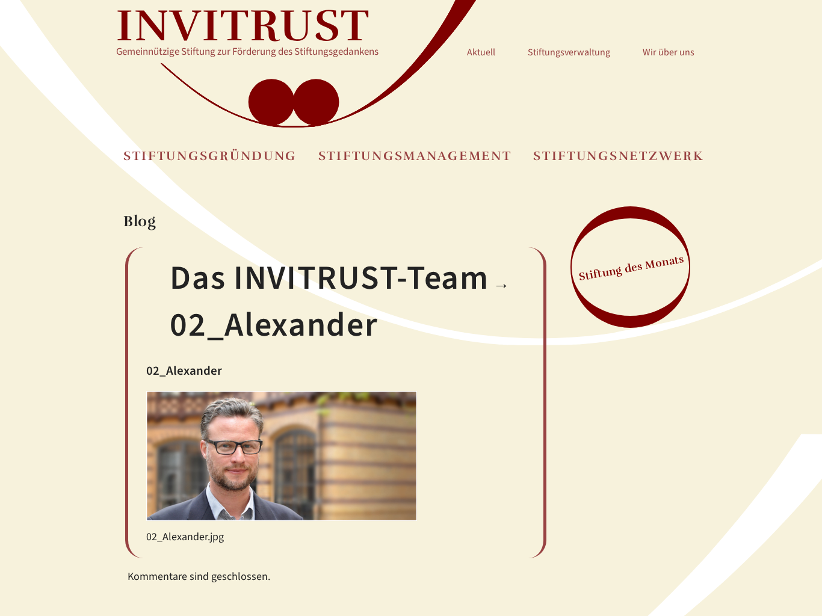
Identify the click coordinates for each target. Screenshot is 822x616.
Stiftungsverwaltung (569, 52)
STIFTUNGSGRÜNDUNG (210, 156)
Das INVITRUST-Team (329, 278)
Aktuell (481, 52)
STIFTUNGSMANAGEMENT (415, 156)
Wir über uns (668, 52)
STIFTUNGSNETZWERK (618, 156)
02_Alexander (274, 325)
